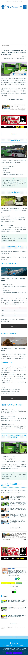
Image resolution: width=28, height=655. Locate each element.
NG (10, 653)
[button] (25, 45)
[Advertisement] (14, 26)
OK (7, 653)
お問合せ (21, 645)
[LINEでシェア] (15, 592)
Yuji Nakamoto (11, 568)
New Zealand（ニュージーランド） (8, 583)
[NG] (26, 651)
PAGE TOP (14, 637)
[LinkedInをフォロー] (16, 578)
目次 (13, 134)
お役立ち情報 (19, 583)
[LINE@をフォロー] (18, 578)
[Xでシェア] (13, 592)
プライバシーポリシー (7, 645)
